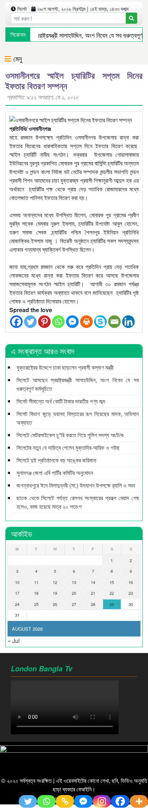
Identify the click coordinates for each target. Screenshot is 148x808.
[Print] (86, 321)
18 (36, 593)
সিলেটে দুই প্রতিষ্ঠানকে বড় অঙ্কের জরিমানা (56, 460)
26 (55, 604)
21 (93, 593)
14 (93, 582)
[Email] (114, 321)
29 (112, 604)
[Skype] (100, 321)
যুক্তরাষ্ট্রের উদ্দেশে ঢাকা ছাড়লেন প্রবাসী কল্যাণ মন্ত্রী (65, 367)
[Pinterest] (44, 321)
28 (93, 604)
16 (131, 582)
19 (55, 593)
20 (74, 593)
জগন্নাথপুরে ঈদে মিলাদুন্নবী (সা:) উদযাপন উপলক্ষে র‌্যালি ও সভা (76, 485)
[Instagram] (102, 801)
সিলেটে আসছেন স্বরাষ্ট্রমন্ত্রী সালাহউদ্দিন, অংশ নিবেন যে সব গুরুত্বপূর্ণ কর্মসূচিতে (78, 384)
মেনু (16, 58)
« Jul (14, 640)
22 (112, 593)
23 (131, 593)
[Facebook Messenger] (72, 321)
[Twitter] (30, 321)
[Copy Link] (65, 801)
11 (36, 582)
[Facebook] (16, 321)
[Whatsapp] (58, 321)
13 (74, 582)
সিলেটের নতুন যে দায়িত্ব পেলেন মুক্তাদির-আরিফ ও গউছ (68, 447)
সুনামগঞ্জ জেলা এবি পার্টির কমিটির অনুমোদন (55, 473)
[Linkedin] (128, 321)
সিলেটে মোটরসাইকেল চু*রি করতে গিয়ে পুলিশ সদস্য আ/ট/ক (70, 435)
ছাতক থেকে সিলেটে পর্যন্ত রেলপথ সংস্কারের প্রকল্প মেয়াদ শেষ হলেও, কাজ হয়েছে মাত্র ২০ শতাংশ (78, 502)
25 (36, 604)
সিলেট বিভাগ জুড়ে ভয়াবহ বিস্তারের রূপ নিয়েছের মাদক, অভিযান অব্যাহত (78, 418)
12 (55, 582)
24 (17, 604)
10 (17, 582)
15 (112, 582)
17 (17, 593)
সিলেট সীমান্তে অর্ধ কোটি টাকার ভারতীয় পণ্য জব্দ (61, 401)
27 (74, 604)
